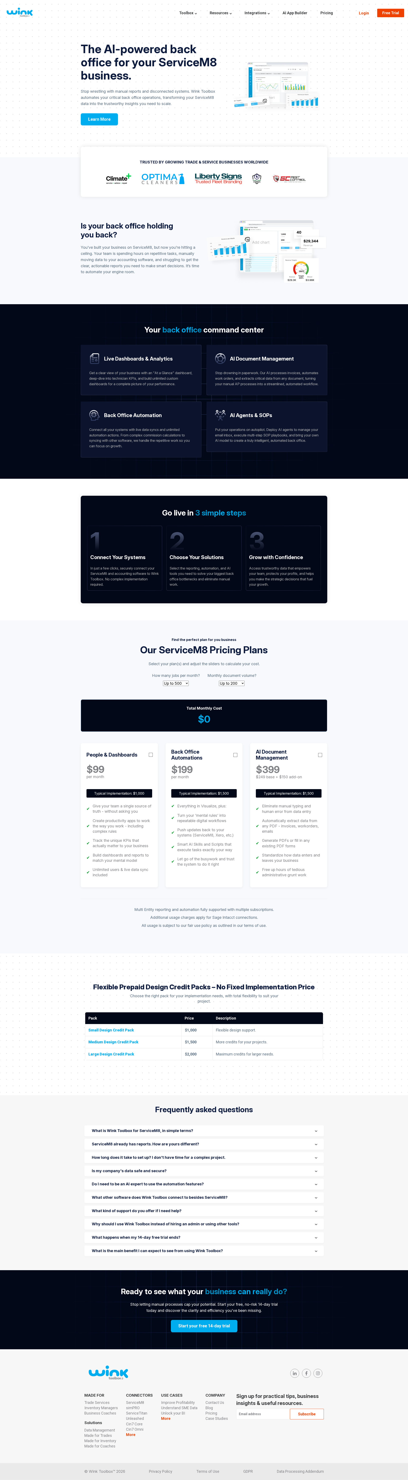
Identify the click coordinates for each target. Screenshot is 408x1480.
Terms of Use (207, 1471)
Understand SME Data (179, 1408)
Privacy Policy (160, 1471)
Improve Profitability (178, 1402)
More (130, 1434)
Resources (219, 13)
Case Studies (216, 1418)
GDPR (248, 1471)
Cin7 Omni (134, 1429)
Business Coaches (100, 1413)
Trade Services (97, 1402)
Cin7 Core (134, 1424)
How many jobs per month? (176, 675)
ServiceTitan (136, 1413)
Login (364, 13)
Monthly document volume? (231, 675)
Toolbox (186, 13)
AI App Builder (295, 13)
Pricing (326, 13)
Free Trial (390, 13)
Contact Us (214, 1402)
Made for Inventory (100, 1441)
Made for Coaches (99, 1446)
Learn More (99, 119)
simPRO (133, 1408)
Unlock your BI (173, 1413)
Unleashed (135, 1418)
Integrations (255, 13)
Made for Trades (98, 1435)
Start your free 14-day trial (204, 1326)
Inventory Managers (101, 1408)
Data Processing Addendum (300, 1471)
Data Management (99, 1430)
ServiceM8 (135, 1402)
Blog (209, 1408)
